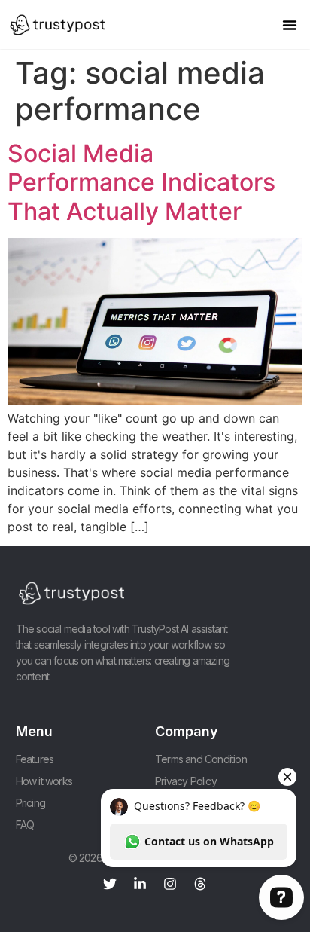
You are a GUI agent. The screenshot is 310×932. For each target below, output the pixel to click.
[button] (289, 25)
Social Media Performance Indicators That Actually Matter (141, 182)
